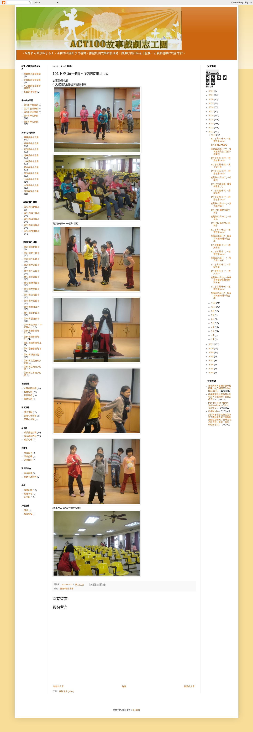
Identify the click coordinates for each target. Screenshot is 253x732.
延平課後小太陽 (31, 155)
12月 (213, 135)
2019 (211, 103)
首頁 (124, 686)
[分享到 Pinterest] (104, 584)
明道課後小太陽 (31, 191)
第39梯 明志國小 (31, 265)
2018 (211, 107)
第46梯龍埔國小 (31, 307)
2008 (211, 356)
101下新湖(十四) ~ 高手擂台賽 (220, 166)
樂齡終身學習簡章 (32, 74)
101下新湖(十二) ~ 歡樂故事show (220, 252)
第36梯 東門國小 (31, 247)
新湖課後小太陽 (31, 149)
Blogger (136, 710)
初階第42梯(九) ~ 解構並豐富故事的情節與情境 (221, 280)
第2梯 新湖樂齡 (31, 109)
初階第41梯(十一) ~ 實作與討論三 (221, 259)
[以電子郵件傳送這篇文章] (91, 584)
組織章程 (28, 494)
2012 (211, 131)
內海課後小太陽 (31, 185)
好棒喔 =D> (213, 411)
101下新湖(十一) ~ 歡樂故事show (220, 288)
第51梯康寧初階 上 (32, 343)
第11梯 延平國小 (31, 213)
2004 (211, 372)
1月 (213, 339)
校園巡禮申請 (30, 92)
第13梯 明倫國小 (31, 225)
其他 (26, 510)
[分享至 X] (97, 584)
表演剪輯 (28, 473)
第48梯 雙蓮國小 (31, 319)
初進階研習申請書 (32, 80)
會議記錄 (28, 490)
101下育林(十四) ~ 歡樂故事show (220, 172)
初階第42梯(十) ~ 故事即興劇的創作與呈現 (221, 238)
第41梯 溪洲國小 (31, 277)
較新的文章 (58, 686)
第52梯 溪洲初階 (31, 355)
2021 (211, 95)
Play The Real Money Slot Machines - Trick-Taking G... (218, 405)
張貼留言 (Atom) (66, 691)
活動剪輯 (28, 456)
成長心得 (28, 440)
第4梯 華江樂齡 (31, 116)
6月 (213, 319)
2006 (211, 364)
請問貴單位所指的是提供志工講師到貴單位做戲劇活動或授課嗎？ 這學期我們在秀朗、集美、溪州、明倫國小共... (219, 420)
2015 (211, 119)
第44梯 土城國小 (31, 295)
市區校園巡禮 (30, 388)
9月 (213, 311)
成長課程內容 (30, 436)
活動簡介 (28, 460)
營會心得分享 (30, 416)
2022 (211, 91)
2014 (211, 123)
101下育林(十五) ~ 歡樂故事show (220, 140)
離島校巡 (28, 399)
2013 (211, 127)
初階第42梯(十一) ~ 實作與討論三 (221, 204)
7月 (213, 315)
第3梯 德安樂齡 (31, 112)
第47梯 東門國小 (31, 313)
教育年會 (28, 514)
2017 (211, 111)
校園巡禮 (28, 395)
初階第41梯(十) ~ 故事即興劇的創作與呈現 (221, 295)
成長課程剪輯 (30, 432)
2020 (211, 99)
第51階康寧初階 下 (32, 348)
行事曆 (27, 497)
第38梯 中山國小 (31, 259)
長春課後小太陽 (31, 143)
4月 (213, 327)
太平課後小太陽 (31, 161)
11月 (213, 303)
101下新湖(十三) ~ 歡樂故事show (220, 198)
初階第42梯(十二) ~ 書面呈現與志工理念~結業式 (221, 151)
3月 (213, 331)
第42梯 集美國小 (31, 283)
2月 (213, 335)
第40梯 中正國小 (31, 271)
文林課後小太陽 (31, 179)
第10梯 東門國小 (31, 207)
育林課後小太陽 (31, 167)
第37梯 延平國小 (31, 253)
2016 (211, 115)
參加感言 (28, 453)
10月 (213, 307)
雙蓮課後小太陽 (66, 589)
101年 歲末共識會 (219, 145)
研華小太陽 (29, 419)
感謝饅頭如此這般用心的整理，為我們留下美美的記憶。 (219, 397)
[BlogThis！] (94, 584)
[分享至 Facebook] (101, 584)
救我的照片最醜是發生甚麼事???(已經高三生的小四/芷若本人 (219, 388)
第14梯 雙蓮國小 (31, 231)
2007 (211, 360)
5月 (213, 323)
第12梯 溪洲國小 (31, 219)
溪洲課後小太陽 (31, 173)
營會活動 (28, 412)
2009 (211, 352)
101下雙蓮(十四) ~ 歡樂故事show (220, 159)
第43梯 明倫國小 (31, 289)
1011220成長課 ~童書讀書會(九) (221, 185)
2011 (211, 344)
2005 (211, 368)
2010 (211, 348)
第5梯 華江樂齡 (31, 122)
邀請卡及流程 (30, 477)
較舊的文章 (189, 686)
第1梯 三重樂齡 (31, 105)
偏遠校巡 (28, 392)
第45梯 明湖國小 (31, 301)
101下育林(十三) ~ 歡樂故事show (220, 231)
